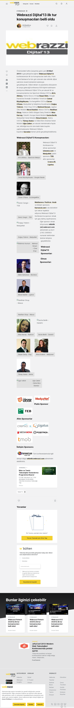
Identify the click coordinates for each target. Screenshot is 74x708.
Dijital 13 (20, 492)
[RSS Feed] (65, 706)
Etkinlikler (37, 3)
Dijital (29, 677)
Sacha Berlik (52, 115)
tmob (54, 202)
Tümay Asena (28, 121)
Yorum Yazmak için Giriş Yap (37, 538)
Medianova (39, 202)
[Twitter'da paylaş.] (7, 84)
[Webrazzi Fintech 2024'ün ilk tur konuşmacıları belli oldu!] (15, 609)
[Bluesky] (65, 704)
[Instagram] (61, 704)
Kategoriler (25, 3)
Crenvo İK (52, 162)
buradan (27, 132)
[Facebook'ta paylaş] (7, 80)
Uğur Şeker (27, 123)
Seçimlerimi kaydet (30, 582)
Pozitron (48, 202)
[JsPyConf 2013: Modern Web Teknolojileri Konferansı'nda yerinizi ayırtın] (24, 646)
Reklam (51, 687)
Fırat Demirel (36, 660)
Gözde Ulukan (12, 630)
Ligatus (51, 165)
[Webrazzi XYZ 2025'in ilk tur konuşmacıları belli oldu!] (58, 609)
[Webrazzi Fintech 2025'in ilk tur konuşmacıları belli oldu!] (37, 609)
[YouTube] (58, 704)
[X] (52, 704)
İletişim (51, 695)
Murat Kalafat (32, 110)
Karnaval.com (40, 208)
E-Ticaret (30, 680)
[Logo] (15, 3)
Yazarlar (51, 680)
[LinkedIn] (55, 704)
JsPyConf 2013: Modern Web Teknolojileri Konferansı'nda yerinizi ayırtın (42, 647)
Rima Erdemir (41, 118)
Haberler (19, 677)
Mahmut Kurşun (44, 107)
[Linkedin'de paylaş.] (7, 87)
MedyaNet (47, 154)
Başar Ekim (43, 96)
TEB (52, 156)
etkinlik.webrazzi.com (35, 459)
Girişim (30, 682)
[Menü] (7, 4)
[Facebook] (61, 706)
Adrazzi (21, 485)
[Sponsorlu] (49, 471)
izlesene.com (48, 151)
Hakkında (52, 677)
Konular (31, 3)
